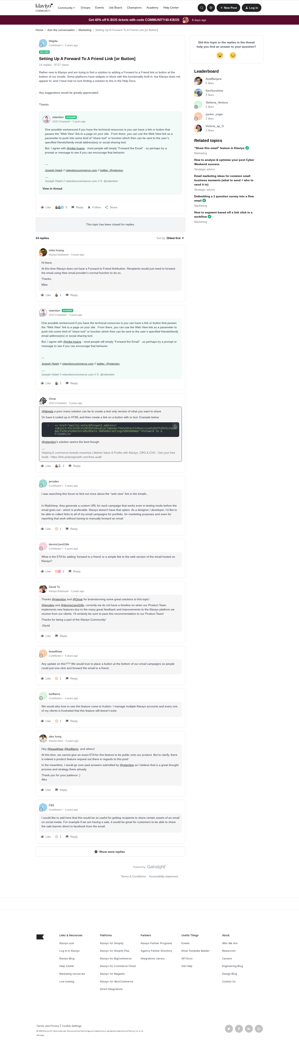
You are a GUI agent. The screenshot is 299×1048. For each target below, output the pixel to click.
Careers (227, 958)
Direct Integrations (111, 989)
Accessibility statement (163, 876)
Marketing (85, 30)
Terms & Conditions (133, 876)
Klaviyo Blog (66, 958)
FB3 (51, 805)
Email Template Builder (195, 950)
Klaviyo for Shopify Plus (114, 950)
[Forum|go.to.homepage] (44, 8)
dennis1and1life (59, 544)
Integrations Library (153, 958)
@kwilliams (71, 749)
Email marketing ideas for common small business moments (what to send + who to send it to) (223, 180)
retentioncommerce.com (81, 170)
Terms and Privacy (47, 1025)
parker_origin (214, 114)
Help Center (171, 7)
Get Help (186, 966)
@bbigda (47, 411)
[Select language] (211, 8)
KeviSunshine (214, 90)
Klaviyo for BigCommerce (116, 958)
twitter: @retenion (111, 170)
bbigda (53, 41)
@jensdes (47, 605)
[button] (228, 8)
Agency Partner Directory (156, 950)
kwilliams (54, 694)
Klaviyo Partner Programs (156, 943)
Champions (134, 7)
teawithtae (55, 651)
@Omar (78, 599)
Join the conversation (61, 30)
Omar (52, 398)
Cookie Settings (72, 1025)
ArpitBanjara (214, 78)
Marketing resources (72, 973)
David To (54, 586)
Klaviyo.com (66, 943)
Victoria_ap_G (215, 126)
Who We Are (230, 943)
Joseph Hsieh (53, 170)
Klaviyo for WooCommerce (116, 981)
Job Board (115, 7)
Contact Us (229, 981)
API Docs (187, 958)
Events (99, 7)
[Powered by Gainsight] (149, 868)
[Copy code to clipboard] (175, 426)
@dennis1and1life (72, 605)
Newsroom (229, 950)
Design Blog (229, 973)
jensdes (54, 481)
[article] (110, 273)
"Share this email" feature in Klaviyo (219, 148)
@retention (49, 441)
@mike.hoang (76, 148)
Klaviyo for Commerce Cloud (118, 966)
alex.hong (55, 736)
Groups (85, 7)
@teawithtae (55, 749)
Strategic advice (204, 169)
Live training (66, 981)
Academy (152, 7)
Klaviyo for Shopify (111, 943)
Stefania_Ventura (217, 102)
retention (58, 117)
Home (39, 30)
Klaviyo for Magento (112, 973)
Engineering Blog (232, 966)
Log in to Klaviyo (69, 950)
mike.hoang (56, 250)
